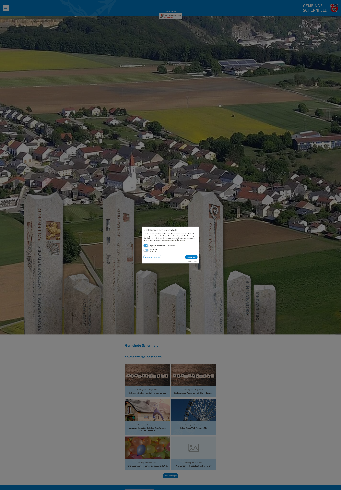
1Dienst (152, 247)
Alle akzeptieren (191, 257)
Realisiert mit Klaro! (192, 261)
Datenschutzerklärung (170, 240)
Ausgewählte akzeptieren (152, 257)
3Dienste (152, 251)
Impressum (181, 240)
